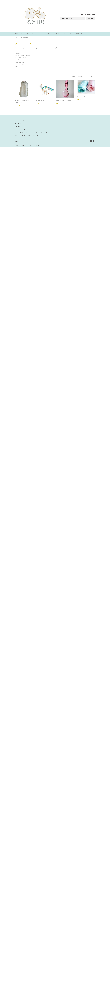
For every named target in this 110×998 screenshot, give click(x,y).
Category (34, 33)
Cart (92, 18)
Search (16, 141)
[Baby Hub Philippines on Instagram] (93, 141)
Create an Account (91, 14)
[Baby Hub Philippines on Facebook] (91, 141)
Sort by (73, 76)
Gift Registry (68, 33)
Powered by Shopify (34, 145)
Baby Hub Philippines (23, 145)
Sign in (82, 14)
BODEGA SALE (45, 33)
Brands (24, 33)
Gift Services (57, 33)
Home (17, 33)
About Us (79, 33)
